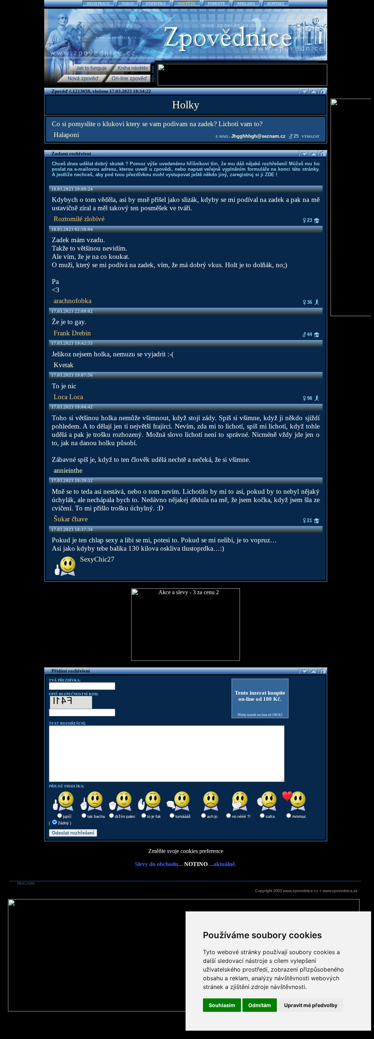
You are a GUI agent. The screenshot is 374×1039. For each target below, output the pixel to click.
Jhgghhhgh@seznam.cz (258, 136)
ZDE (269, 174)
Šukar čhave (71, 519)
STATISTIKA (156, 3)
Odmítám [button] (259, 1005)
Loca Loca (68, 397)
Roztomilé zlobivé (79, 219)
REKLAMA (246, 3)
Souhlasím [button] (222, 1005)
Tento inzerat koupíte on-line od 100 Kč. (260, 696)
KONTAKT (275, 3)
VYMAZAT (311, 136)
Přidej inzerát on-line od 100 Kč (260, 715)
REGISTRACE (98, 3)
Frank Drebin (72, 333)
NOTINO (196, 864)
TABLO (127, 3)
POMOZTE (216, 3)
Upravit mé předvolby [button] (310, 1005)
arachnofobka (72, 301)
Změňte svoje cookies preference (185, 851)
